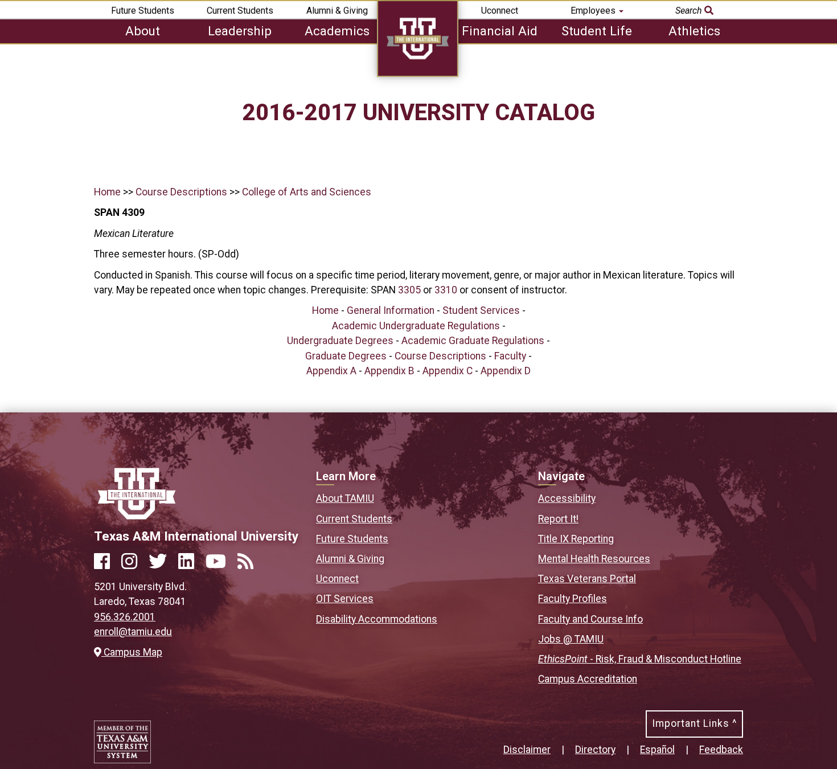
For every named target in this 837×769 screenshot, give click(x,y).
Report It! (558, 519)
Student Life (596, 30)
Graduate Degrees (346, 356)
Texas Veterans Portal (587, 578)
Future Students (142, 10)
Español (657, 749)
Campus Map (131, 652)
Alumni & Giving (337, 10)
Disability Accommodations (376, 619)
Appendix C (447, 371)
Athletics (694, 30)
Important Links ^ (694, 723)
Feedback (721, 749)
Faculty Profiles (572, 598)
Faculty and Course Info (590, 619)
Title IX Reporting (576, 539)
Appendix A (331, 371)
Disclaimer (527, 749)
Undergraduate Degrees (340, 340)
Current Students (240, 10)
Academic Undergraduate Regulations (416, 326)
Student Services (481, 310)
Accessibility (567, 498)
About (142, 30)
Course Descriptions (181, 192)
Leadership (240, 30)
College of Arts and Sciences (306, 192)
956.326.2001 (124, 617)
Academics (337, 30)
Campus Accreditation (587, 679)
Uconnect (499, 10)
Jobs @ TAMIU (571, 639)
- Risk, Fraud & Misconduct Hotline (639, 659)
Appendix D (506, 371)
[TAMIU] (417, 73)
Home (107, 192)
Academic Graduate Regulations (472, 340)
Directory (595, 749)
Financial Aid (500, 30)
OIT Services (345, 598)
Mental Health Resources (594, 559)
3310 (445, 290)
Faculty (510, 356)
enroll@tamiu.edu (133, 631)
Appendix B (389, 371)
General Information (390, 310)
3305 (409, 290)
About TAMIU (345, 498)
